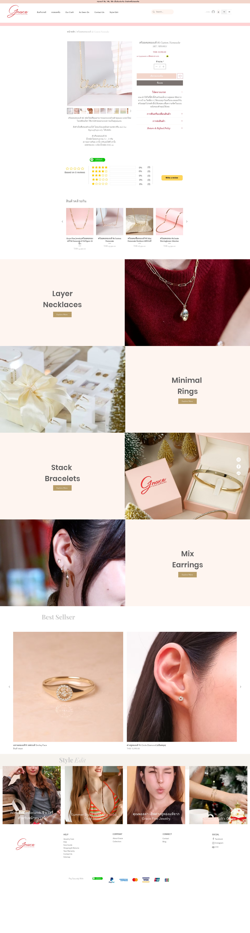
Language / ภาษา (111, 476)
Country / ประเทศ (112, 466)
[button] (174, 431)
